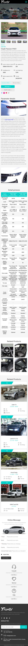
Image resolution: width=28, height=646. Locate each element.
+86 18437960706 (7, 632)
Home (7, 12)
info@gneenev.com (11, 635)
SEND (23, 627)
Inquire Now (6, 554)
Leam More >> (14, 574)
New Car (3, 44)
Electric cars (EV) (20, 12)
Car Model (12, 12)
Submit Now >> (6, 558)
